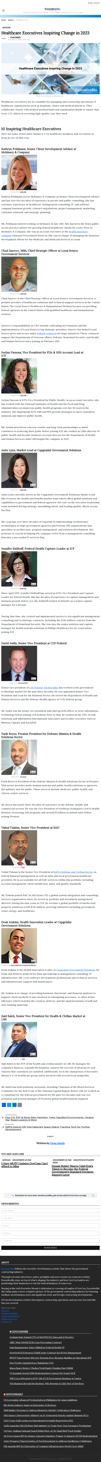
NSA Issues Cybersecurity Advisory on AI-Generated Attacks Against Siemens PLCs (46, 1415)
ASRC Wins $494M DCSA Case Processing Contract (36, 1342)
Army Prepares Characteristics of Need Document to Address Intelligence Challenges (48, 1441)
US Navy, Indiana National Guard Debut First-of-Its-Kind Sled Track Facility (42, 1431)
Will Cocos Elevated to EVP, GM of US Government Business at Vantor (45, 1378)
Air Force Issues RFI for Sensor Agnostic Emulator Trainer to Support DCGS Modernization (50, 1436)
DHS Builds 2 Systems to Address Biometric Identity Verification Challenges (42, 1410)
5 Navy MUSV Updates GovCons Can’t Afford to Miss (24, 1165)
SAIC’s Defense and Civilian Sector (73, 872)
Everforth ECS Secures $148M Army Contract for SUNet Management (45, 1353)
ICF (31, 600)
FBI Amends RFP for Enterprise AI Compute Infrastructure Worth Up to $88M (43, 1446)
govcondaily (14, 1394)
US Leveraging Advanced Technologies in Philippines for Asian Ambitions (40, 1400)
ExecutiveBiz (7, 1268)
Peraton (23, 777)
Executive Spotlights (84, 1160)
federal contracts (47, 333)
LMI (23, 1059)
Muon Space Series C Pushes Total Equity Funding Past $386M (41, 1368)
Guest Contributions (10, 1316)
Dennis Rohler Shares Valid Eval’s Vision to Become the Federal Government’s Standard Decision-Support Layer (73, 1170)
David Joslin (51, 687)
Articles (6, 1160)
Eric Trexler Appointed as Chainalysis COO (32, 1363)
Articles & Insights (9, 1313)
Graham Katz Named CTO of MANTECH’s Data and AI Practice (42, 1337)
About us (5, 1310)
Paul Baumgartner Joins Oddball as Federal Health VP (37, 1347)
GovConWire (23, 683)
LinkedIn (23, 192)
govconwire (20, 1331)
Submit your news (9, 1319)
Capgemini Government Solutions (23, 965)
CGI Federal (36, 687)
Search (93, 1196)
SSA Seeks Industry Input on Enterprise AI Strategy (30, 1405)
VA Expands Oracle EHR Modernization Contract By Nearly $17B (42, 1373)
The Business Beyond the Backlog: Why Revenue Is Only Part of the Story (47, 1383)
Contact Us (6, 1321)
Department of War (21, 1160)
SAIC (23, 867)
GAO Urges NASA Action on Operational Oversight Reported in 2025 (38, 1420)
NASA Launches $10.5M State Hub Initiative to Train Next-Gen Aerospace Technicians (47, 1426)
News (55, 1162)
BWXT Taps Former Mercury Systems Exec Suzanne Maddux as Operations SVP (50, 1358)
